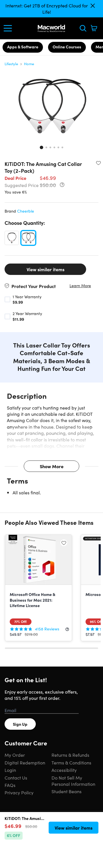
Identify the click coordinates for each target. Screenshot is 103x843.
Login (10, 770)
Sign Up (20, 724)
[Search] (83, 28)
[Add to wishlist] (98, 162)
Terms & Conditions (71, 762)
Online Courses (67, 47)
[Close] (93, 5)
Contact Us (16, 777)
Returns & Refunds (70, 755)
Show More (52, 466)
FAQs (10, 785)
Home (29, 63)
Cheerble (25, 211)
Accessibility (64, 770)
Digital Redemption (25, 762)
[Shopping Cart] (94, 28)
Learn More (80, 285)
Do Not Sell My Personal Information (73, 780)
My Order (15, 755)
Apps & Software (22, 47)
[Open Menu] (9, 28)
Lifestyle (11, 63)
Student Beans (67, 791)
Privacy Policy (19, 792)
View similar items (45, 269)
